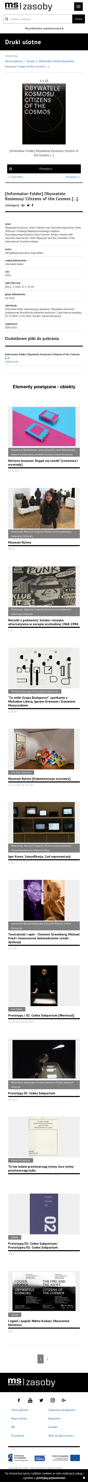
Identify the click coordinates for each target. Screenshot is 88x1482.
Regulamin (55, 1418)
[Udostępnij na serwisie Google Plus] (23, 205)
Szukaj (78, 18)
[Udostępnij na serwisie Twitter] (28, 205)
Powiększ (45, 169)
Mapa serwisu (19, 1418)
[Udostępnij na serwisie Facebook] (32, 205)
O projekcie (17, 1435)
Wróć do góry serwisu (62, 1436)
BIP (13, 1427)
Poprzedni (17, 177)
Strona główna (14, 61)
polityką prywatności (50, 1478)
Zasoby (30, 61)
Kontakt (53, 1427)
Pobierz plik (11, 361)
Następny (71, 177)
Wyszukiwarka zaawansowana (43, 28)
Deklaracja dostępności (62, 1410)
